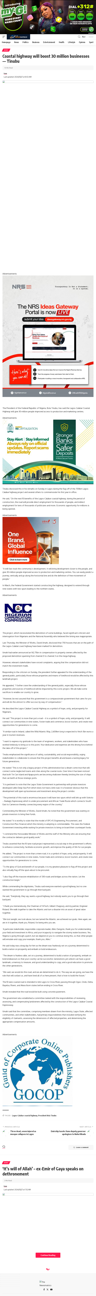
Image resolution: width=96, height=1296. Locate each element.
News (6, 50)
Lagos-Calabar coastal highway (24, 1115)
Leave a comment (82, 1147)
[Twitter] (47, 1289)
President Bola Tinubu (47, 1115)
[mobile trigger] (4, 36)
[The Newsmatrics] (18, 36)
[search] (79, 37)
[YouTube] (51, 1289)
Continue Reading (48, 1255)
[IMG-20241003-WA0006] (30, 540)
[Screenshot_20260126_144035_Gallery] (48, 17)
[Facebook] (44, 1289)
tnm (5, 73)
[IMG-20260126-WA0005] (18, 612)
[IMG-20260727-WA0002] (48, 336)
